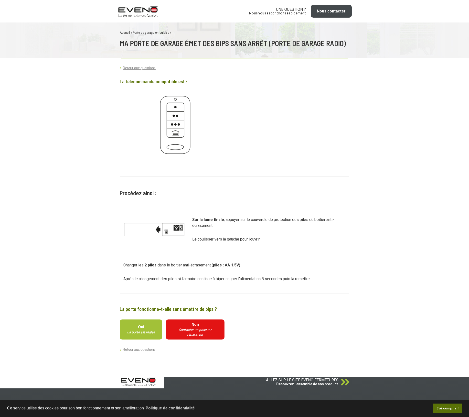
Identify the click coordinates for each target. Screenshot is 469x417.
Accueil (125, 32)
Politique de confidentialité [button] (170, 408)
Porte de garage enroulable (151, 32)
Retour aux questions (139, 68)
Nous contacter (331, 11)
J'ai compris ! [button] (448, 408)
